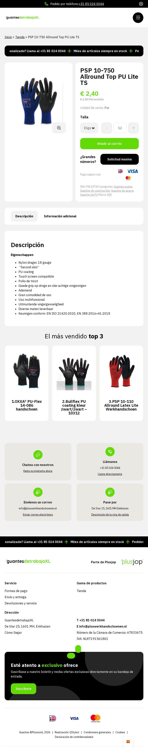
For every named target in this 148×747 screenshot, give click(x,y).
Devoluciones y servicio (21, 603)
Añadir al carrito (109, 144)
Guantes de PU (89, 194)
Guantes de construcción (95, 190)
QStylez (74, 732)
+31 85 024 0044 (91, 4)
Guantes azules (123, 186)
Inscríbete (23, 689)
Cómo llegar (13, 632)
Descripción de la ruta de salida (110, 514)
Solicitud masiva (119, 159)
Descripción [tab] (24, 216)
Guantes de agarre (122, 190)
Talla (84, 117)
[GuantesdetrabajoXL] (28, 18)
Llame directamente (110, 474)
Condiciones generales (97, 732)
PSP (109, 194)
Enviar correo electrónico (38, 514)
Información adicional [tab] (60, 216)
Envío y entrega (15, 597)
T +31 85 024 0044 (91, 620)
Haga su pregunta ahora (37, 471)
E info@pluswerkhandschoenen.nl (102, 626)
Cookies (120, 732)
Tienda (20, 37)
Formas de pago (16, 591)
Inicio (8, 37)
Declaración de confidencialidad (74, 737)
